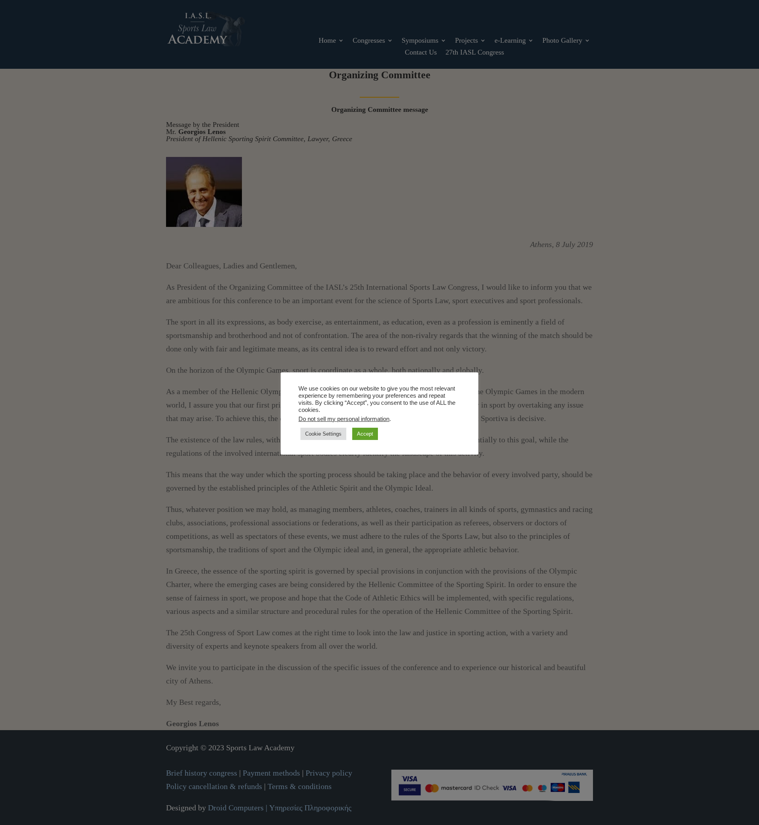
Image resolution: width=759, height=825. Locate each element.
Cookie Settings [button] (323, 434)
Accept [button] (365, 434)
